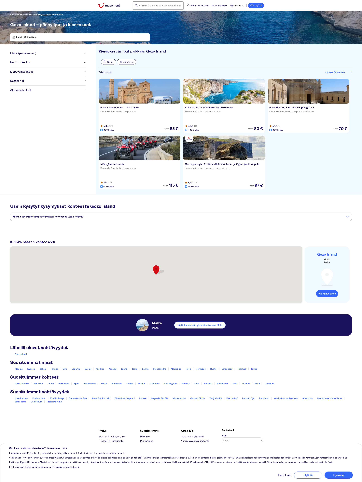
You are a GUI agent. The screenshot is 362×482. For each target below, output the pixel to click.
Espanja (76, 369)
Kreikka (100, 369)
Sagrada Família (159, 398)
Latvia (145, 369)
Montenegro (159, 369)
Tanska (54, 369)
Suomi (88, 369)
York (234, 383)
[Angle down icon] (61, 53)
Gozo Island (57, 14)
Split (76, 383)
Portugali (201, 369)
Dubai (51, 383)
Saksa (42, 369)
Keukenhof (232, 398)
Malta (20, 14)
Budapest (116, 383)
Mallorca (38, 383)
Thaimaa (241, 369)
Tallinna (246, 383)
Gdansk (186, 383)
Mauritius (176, 369)
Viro (65, 369)
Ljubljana (269, 383)
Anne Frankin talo (100, 398)
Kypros (31, 369)
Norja (188, 369)
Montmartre (179, 398)
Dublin (129, 383)
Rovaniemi (222, 383)
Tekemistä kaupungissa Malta (37, 14)
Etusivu (13, 14)
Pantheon (264, 398)
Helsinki (208, 383)
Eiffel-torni (20, 401)
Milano (141, 383)
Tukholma (154, 383)
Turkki (254, 369)
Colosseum (36, 401)
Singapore (227, 369)
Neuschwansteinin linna (329, 398)
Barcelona (63, 383)
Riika (257, 383)
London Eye (248, 398)
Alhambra (307, 398)
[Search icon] (136, 5)
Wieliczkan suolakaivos (286, 398)
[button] (108, 62)
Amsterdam (89, 383)
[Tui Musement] (111, 5)
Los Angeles (170, 383)
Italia (134, 369)
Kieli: (224, 435)
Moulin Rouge (57, 398)
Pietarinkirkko (54, 401)
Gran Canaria (22, 383)
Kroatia (113, 369)
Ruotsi (213, 369)
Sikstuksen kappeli (125, 398)
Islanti (124, 369)
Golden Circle (197, 398)
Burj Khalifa (216, 398)
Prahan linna (38, 398)
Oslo (196, 383)
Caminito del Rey (78, 398)
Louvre (142, 398)
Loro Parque (21, 398)
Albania (19, 369)
